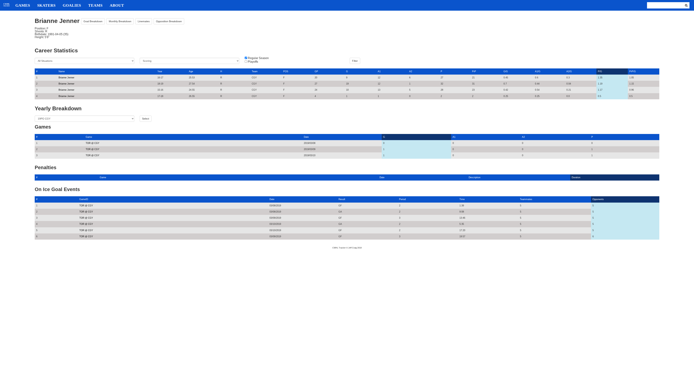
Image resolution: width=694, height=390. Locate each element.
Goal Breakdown (92, 21)
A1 (379, 71)
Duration (576, 177)
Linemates (144, 21)
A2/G (569, 71)
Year (159, 71)
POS (285, 71)
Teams (95, 5)
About (117, 5)
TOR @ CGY (92, 143)
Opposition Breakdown (169, 21)
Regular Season (258, 58)
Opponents (598, 199)
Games (22, 5)
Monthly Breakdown (120, 21)
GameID (83, 199)
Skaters (46, 5)
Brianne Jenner (66, 77)
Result (342, 199)
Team (255, 71)
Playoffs (253, 61)
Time (462, 199)
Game (89, 137)
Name (62, 71)
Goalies (72, 5)
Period (402, 199)
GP (316, 71)
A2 (410, 71)
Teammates (526, 199)
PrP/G (632, 71)
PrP (474, 71)
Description (474, 177)
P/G (600, 71)
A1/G (537, 71)
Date (306, 137)
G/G (506, 71)
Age (191, 71)
